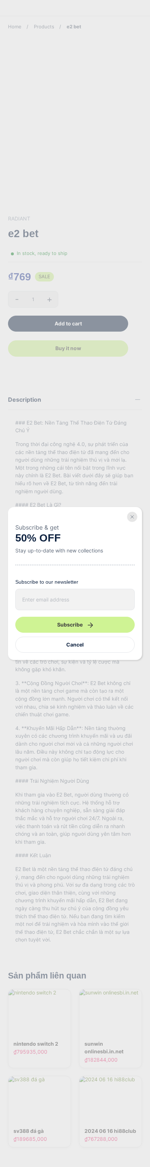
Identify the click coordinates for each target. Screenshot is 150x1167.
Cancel (75, 644)
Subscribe (70, 624)
